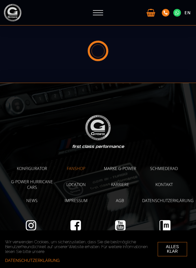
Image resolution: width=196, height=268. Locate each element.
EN (188, 13)
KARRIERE (120, 184)
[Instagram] (31, 228)
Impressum (76, 200)
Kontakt (164, 184)
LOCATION (76, 184)
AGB (120, 200)
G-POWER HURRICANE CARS (32, 184)
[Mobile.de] (165, 229)
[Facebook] (75, 228)
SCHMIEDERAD (164, 168)
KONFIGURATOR (32, 168)
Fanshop (76, 168)
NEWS (32, 200)
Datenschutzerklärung (168, 200)
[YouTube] (120, 228)
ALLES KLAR (172, 249)
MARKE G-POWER (120, 168)
